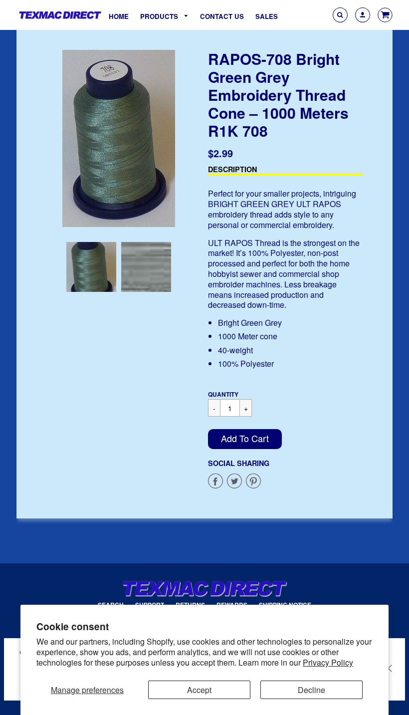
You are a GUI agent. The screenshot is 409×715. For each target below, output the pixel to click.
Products (160, 16)
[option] (118, 138)
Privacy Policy (328, 662)
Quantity (223, 394)
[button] (245, 439)
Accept (199, 690)
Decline (311, 690)
